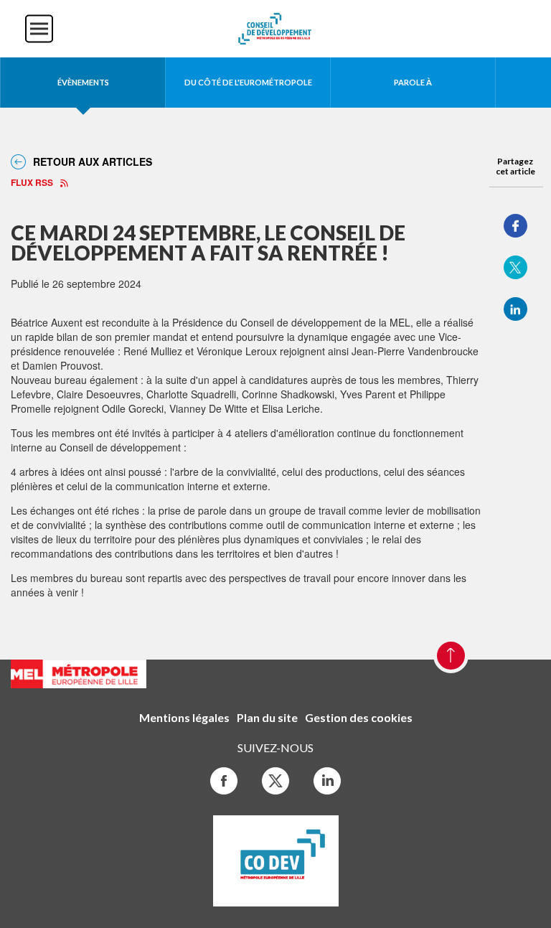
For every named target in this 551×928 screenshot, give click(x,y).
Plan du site (267, 717)
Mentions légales (184, 717)
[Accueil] (275, 27)
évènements (83, 82)
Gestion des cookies (359, 717)
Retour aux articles (92, 161)
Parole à (413, 82)
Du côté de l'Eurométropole (248, 82)
